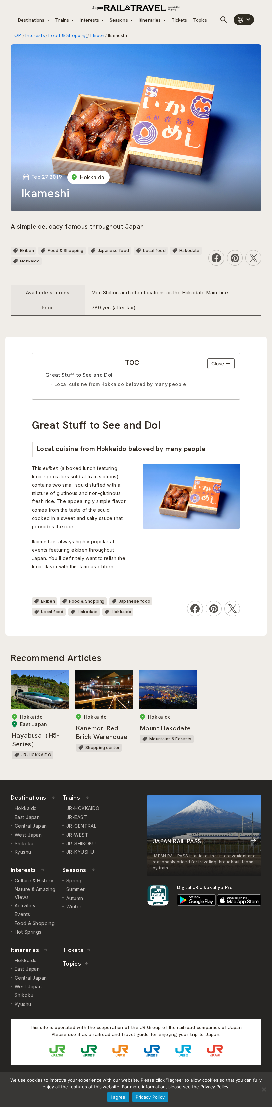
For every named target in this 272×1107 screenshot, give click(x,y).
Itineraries (150, 20)
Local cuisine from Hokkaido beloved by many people (120, 384)
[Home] (136, 8)
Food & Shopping (67, 35)
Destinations (32, 20)
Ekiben (97, 35)
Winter (74, 906)
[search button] (223, 19)
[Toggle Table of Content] (221, 363)
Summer (75, 889)
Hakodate (189, 250)
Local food (154, 250)
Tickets (179, 20)
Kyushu (23, 852)
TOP (16, 35)
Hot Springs (28, 932)
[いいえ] (263, 1089)
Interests (90, 20)
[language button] (244, 19)
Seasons (119, 20)
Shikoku (24, 843)
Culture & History (34, 880)
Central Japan (31, 826)
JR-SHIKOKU (81, 843)
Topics (200, 20)
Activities (25, 905)
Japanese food (113, 250)
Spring (74, 880)
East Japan (27, 817)
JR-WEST (77, 835)
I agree (118, 1097)
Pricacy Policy (150, 1097)
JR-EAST (76, 817)
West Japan (28, 835)
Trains (62, 20)
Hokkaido (92, 177)
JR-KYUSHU (80, 852)
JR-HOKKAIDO (83, 808)
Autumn (74, 898)
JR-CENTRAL (81, 826)
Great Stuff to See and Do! (78, 375)
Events (22, 914)
